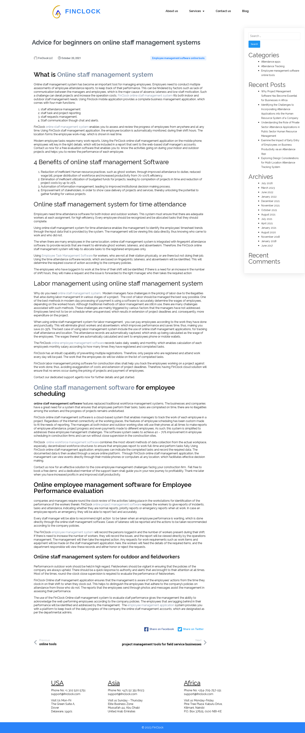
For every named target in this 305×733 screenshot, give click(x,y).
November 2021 (270, 205)
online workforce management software (72, 442)
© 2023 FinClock (152, 727)
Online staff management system (105, 74)
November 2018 (270, 236)
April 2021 (267, 223)
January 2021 (268, 227)
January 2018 (268, 241)
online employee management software (78, 343)
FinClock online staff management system (145, 95)
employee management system (73, 532)
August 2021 (268, 214)
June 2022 (267, 192)
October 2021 (269, 210)
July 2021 (266, 219)
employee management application (150, 605)
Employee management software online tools (178, 58)
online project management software (117, 504)
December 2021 (270, 201)
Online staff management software (84, 387)
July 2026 (267, 183)
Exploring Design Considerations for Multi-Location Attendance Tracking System (280, 162)
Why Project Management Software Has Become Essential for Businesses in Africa (279, 96)
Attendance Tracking (273, 66)
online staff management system (67, 126)
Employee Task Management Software (67, 255)
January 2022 (269, 196)
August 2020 (268, 232)
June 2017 (267, 245)
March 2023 (268, 187)
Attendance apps (270, 61)
